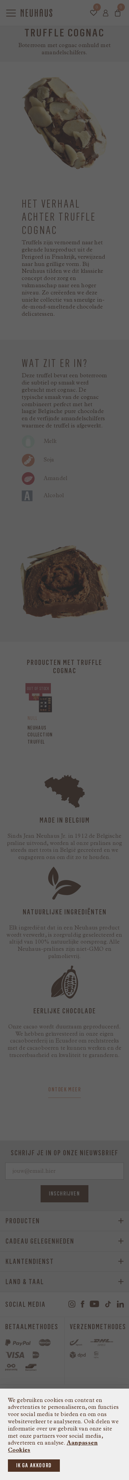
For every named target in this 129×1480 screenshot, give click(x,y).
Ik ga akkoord (34, 1465)
